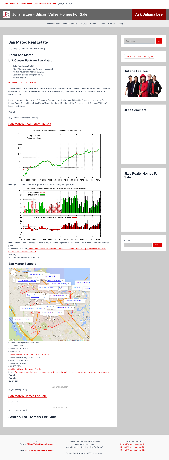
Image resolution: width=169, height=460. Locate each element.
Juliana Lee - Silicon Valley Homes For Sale (49, 14)
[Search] (159, 41)
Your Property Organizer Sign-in (139, 56)
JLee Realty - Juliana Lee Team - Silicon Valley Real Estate (30, 4)
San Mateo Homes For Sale (27, 396)
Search (127, 241)
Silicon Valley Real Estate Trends (39, 450)
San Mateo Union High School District (24, 369)
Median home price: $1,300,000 (22, 82)
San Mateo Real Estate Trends (29, 124)
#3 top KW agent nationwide (132, 450)
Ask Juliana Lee (149, 14)
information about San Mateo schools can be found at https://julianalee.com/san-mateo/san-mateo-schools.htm (62, 372)
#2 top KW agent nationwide (132, 447)
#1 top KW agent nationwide (132, 444)
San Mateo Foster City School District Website (28, 354)
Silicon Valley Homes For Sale (40, 444)
